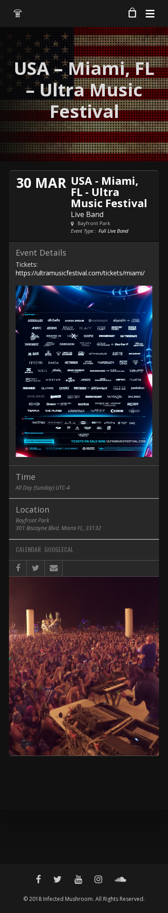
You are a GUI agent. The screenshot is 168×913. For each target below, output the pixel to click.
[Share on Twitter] (35, 568)
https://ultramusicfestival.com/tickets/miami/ (80, 273)
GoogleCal (58, 549)
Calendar (28, 549)
